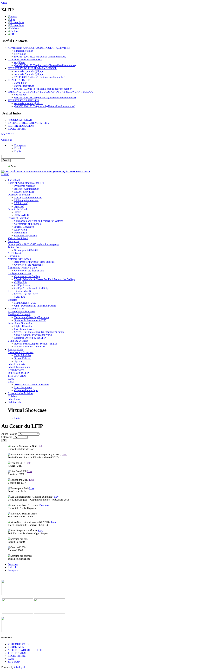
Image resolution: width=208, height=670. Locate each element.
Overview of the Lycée (26, 294)
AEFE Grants (15, 253)
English (18, 151)
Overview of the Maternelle (28, 264)
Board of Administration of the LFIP (26, 183)
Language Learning (18, 340)
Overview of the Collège (27, 276)
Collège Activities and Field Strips (31, 288)
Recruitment (20, 232)
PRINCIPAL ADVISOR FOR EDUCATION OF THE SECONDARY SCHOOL (50, 91)
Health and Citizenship (19, 314)
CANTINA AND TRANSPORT (25, 59)
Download (44, 505)
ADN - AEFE (21, 215)
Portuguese (20, 145)
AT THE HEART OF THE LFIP (25, 650)
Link (40, 446)
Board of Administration (26, 188)
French (17, 148)
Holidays (12, 396)
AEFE (17, 212)
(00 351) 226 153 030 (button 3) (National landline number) (45, 97)
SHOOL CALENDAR (20, 120)
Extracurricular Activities (20, 393)
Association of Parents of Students (31, 384)
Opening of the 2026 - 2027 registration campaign (33, 244)
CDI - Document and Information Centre (35, 305)
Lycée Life (19, 296)
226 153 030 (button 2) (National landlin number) (39, 77)
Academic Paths (16, 308)
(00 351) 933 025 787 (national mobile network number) (43, 88)
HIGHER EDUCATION (21, 125)
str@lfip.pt (19, 62)
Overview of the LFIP (19, 194)
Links (11, 381)
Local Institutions (23, 387)
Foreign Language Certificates (29, 346)
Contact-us (6, 139)
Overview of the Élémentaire (29, 270)
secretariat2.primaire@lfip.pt (28, 74)
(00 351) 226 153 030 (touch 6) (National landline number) (44, 106)
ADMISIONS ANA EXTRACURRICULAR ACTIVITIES (39, 47)
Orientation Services (24, 329)
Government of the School (27, 223)
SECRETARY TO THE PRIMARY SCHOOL (32, 68)
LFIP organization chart (26, 200)
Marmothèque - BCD (25, 302)
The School (14, 180)
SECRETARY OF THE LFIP (23, 100)
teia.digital (19, 667)
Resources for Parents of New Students (34, 261)
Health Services (16, 370)
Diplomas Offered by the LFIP (30, 337)
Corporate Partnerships (26, 390)
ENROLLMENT (17, 647)
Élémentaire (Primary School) (23, 267)
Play (56, 496)
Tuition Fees (14, 247)
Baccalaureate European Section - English (35, 343)
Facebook (13, 564)
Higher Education (23, 326)
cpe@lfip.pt (20, 94)
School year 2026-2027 (26, 250)
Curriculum (14, 256)
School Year (14, 399)
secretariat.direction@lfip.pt (28, 103)
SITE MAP (14, 661)
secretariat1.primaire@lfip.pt (28, 71)
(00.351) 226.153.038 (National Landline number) (40, 56)
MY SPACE (7, 134)
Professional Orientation (20, 323)
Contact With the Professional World (33, 334)
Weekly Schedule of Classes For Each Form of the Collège (44, 279)
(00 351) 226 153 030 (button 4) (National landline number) (45, 65)
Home (17, 418)
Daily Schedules (22, 355)
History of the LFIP (24, 191)
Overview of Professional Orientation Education (39, 332)
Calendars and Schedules (20, 352)
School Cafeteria (16, 364)
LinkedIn (12, 567)
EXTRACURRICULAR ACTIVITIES (28, 122)
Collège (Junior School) (20, 273)
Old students (14, 402)
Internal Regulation (24, 226)
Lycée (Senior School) (19, 291)
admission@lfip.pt (23, 50)
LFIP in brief (20, 203)
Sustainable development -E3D (30, 320)
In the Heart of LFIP (18, 372)
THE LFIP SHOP (17, 375)
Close (4, 2)
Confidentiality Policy (25, 235)
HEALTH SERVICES (19, 80)
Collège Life (20, 282)
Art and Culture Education (21, 311)
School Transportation (19, 367)
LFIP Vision (20, 229)
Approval (19, 206)
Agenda (18, 361)
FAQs (11, 378)
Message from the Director (28, 197)
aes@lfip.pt (20, 53)
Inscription (13, 241)
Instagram (13, 570)
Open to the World (17, 209)
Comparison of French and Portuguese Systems (38, 220)
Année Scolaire (9, 433)
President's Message (24, 185)
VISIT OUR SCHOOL (20, 644)
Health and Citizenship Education (31, 317)
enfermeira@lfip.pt (24, 85)
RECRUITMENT (17, 128)
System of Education (18, 218)
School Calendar (22, 358)
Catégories (6, 437)
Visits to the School (18, 238)
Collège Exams (22, 285)
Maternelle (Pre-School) (20, 258)
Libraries (12, 299)
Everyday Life (15, 349)
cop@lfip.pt (20, 82)
